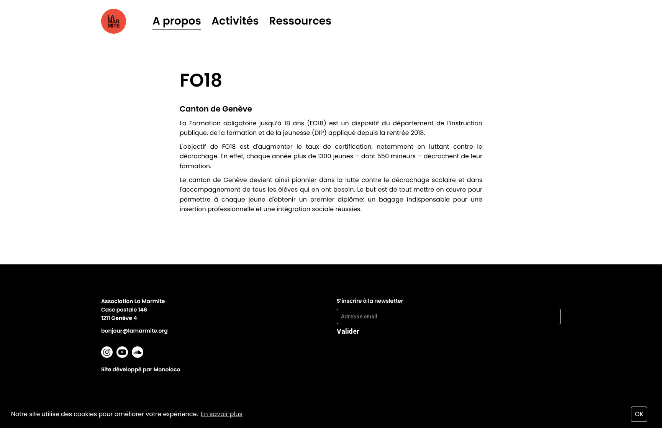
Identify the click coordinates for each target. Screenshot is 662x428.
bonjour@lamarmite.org (134, 331)
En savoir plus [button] (222, 414)
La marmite (124, 21)
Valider (348, 331)
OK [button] (639, 414)
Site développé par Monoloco (140, 369)
